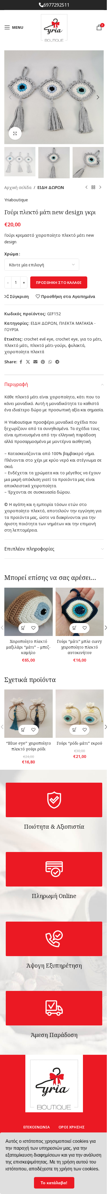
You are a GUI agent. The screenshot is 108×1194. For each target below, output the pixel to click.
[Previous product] (86, 187)
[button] (10, 97)
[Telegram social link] (57, 362)
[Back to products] (93, 187)
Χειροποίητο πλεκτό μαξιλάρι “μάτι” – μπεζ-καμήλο (28, 647)
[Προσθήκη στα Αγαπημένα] (34, 628)
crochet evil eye (38, 339)
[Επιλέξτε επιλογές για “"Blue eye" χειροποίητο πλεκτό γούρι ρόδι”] (23, 730)
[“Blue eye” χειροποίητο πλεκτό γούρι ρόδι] (28, 713)
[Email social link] (35, 362)
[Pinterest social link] (43, 362)
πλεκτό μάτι (16, 345)
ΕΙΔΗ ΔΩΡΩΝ (50, 187)
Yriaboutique (16, 199)
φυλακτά (76, 345)
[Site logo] (54, 27)
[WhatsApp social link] (50, 362)
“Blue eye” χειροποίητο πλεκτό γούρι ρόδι (28, 746)
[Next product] (100, 187)
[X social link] (28, 362)
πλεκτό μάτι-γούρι (48, 345)
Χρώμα (11, 254)
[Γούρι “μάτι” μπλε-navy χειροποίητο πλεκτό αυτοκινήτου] (80, 612)
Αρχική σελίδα (17, 187)
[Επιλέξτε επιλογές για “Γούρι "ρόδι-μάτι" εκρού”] (74, 730)
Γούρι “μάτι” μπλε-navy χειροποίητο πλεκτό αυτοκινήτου (79, 647)
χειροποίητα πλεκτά (24, 351)
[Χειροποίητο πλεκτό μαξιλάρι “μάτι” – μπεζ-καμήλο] (28, 612)
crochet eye (67, 339)
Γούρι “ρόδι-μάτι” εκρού (79, 743)
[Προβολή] (15, 133)
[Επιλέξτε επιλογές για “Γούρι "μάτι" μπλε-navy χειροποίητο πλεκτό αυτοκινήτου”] (74, 628)
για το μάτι (90, 339)
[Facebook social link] (20, 362)
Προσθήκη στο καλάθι (59, 282)
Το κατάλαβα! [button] (54, 1182)
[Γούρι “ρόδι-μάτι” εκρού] (80, 713)
